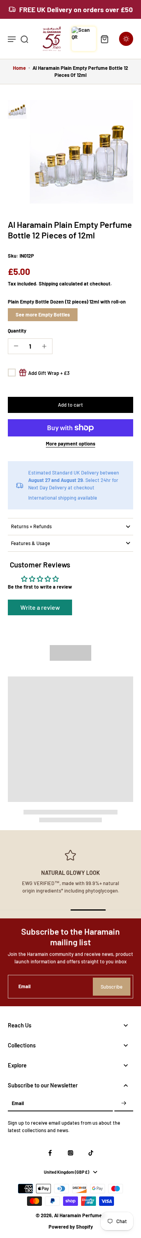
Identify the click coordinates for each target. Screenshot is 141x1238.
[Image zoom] (81, 152)
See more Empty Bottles (43, 314)
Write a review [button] (40, 607)
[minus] (16, 346)
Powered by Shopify (71, 1226)
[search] (24, 39)
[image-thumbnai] (17, 109)
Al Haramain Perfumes (79, 1215)
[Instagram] (70, 1153)
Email (24, 986)
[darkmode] (126, 39)
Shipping (49, 283)
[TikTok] (90, 1153)
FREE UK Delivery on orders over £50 (76, 9)
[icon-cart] (104, 39)
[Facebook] (50, 1153)
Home (19, 68)
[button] (70, 405)
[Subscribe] (123, 1103)
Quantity (17, 330)
